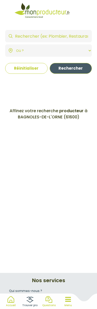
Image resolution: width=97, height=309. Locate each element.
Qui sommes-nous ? (25, 291)
